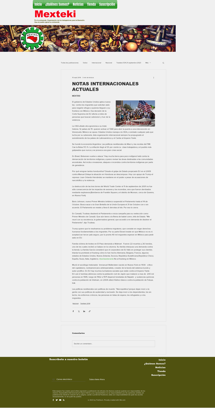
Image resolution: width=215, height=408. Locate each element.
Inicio (162, 360)
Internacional (96, 63)
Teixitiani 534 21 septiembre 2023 (128, 63)
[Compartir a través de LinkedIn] (84, 311)
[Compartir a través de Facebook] (73, 311)
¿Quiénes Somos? (155, 363)
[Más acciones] (153, 77)
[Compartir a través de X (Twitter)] (79, 311)
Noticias (160, 367)
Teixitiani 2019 (85, 303)
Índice (85, 63)
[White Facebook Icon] (53, 400)
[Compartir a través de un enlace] (90, 311)
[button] (163, 63)
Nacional (109, 63)
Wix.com (122, 400)
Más (146, 63)
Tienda (161, 371)
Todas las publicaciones (69, 63)
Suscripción (158, 375)
